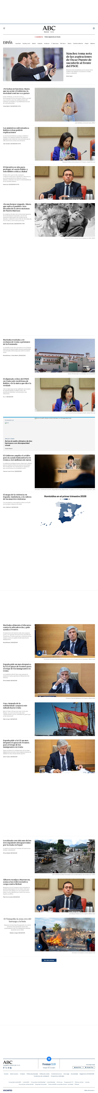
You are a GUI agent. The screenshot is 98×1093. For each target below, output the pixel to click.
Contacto (22, 1074)
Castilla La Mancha (78, 43)
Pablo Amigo (6, 719)
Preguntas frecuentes (41, 1084)
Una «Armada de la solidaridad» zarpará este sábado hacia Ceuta (15, 705)
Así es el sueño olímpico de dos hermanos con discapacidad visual (18, 443)
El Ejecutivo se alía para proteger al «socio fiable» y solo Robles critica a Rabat (15, 169)
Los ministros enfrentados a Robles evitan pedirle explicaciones (16, 130)
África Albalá (6, 680)
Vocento (6, 1074)
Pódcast (77, 1084)
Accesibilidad (74, 1074)
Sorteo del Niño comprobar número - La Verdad (60, 1084)
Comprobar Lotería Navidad (38, 1082)
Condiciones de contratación (41, 1076)
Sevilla (52, 32)
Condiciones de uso (56, 1074)
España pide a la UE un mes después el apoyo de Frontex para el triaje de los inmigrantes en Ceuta (16, 743)
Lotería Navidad (51, 1082)
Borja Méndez (7, 642)
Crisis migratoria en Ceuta (52, 37)
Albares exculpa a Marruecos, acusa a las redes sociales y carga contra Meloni (16, 881)
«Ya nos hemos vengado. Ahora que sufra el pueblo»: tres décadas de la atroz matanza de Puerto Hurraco (17, 207)
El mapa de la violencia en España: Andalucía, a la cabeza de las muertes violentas (17, 496)
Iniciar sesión (94, 28)
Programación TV (68, 1082)
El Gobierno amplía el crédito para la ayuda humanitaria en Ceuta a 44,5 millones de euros (17, 457)
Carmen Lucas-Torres (8, 471)
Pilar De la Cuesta (8, 897)
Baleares (92, 43)
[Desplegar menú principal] (4, 28)
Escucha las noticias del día (26, 1084)
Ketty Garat (69, 76)
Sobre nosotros (14, 1074)
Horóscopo (59, 1082)
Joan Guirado (6, 143)
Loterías (87, 1082)
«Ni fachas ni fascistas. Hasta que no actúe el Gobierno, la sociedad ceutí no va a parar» (16, 91)
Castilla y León (26, 43)
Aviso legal (66, 1074)
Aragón (87, 43)
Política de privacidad (32, 1074)
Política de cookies (45, 1074)
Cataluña (40, 43)
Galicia (69, 43)
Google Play (90, 1067)
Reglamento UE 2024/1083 (87, 1074)
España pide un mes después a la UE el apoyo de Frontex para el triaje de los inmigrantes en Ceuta (17, 667)
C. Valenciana (54, 43)
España (7, 42)
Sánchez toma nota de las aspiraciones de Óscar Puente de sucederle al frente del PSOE (79, 60)
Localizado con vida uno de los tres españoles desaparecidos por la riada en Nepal (17, 842)
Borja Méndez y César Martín (10, 355)
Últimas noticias (79, 1082)
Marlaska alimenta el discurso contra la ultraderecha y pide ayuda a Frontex (17, 627)
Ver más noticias (49, 960)
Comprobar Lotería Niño (15, 1082)
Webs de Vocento (89, 1090)
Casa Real (18, 43)
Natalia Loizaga (14, 933)
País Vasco (63, 43)
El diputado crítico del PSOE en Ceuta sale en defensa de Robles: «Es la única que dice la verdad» (17, 382)
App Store (78, 1067)
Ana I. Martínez (7, 507)
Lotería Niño (26, 1082)
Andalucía (46, 43)
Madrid (34, 43)
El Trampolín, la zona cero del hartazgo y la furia (17, 920)
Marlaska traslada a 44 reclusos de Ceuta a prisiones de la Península (16, 342)
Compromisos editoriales (57, 1076)
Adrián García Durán (8, 223)
